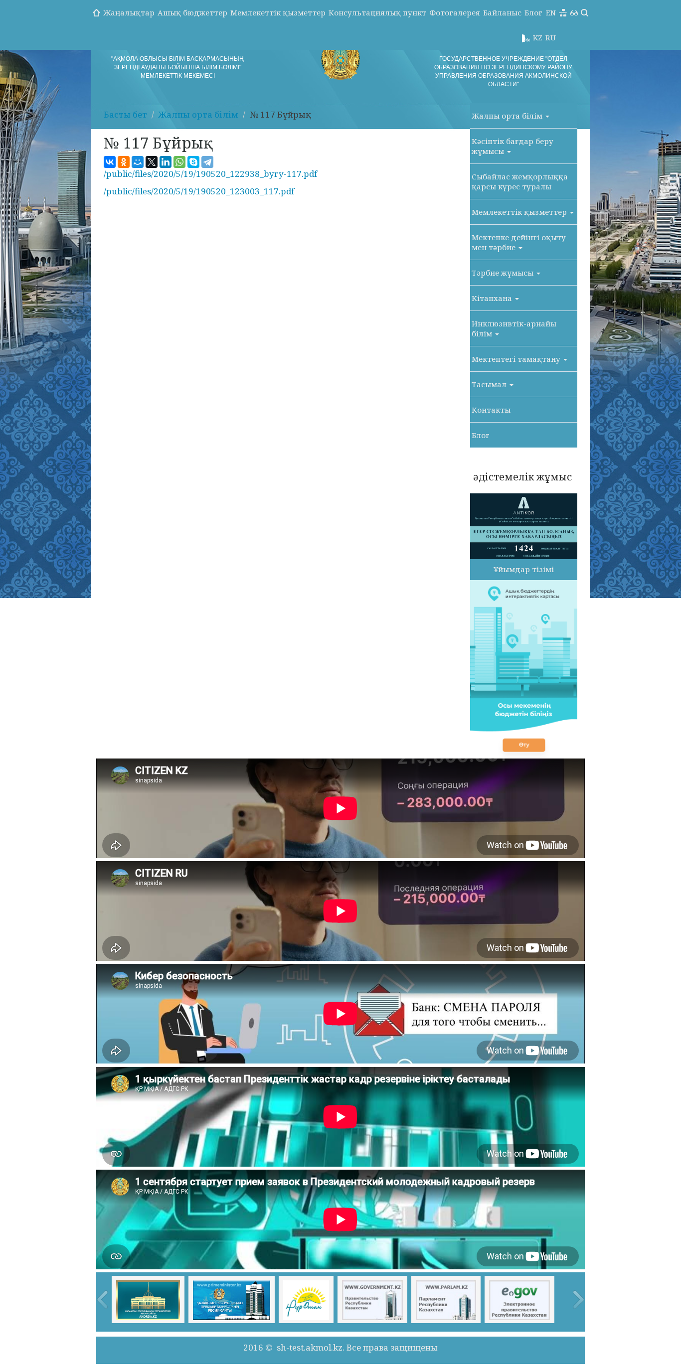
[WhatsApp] (179, 162)
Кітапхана (493, 298)
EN (551, 12)
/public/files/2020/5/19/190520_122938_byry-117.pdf (210, 173)
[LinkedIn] (165, 162)
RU (550, 37)
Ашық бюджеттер (192, 12)
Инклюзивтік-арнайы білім (514, 328)
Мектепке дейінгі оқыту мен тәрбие (519, 242)
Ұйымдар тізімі (524, 569)
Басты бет (125, 114)
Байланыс (502, 12)
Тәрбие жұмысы (503, 273)
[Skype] (193, 162)
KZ (537, 37)
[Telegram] (207, 162)
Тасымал (490, 384)
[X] (152, 162)
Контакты (491, 410)
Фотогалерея (454, 12)
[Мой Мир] (138, 162)
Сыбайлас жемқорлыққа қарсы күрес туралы (520, 181)
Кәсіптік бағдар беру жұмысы (512, 146)
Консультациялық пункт (377, 12)
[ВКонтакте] (110, 162)
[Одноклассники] (124, 162)
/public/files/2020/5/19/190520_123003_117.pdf (199, 191)
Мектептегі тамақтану (517, 359)
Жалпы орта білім (198, 114)
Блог (533, 12)
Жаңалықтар (129, 12)
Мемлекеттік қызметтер (278, 12)
